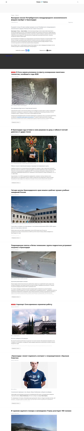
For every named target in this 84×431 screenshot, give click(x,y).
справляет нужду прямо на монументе (25, 117)
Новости (17, 15)
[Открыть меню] (6, 2)
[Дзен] (49, 50)
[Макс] (26, 50)
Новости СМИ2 (9, 55)
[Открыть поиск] (78, 2)
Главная (12, 15)
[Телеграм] (28, 50)
